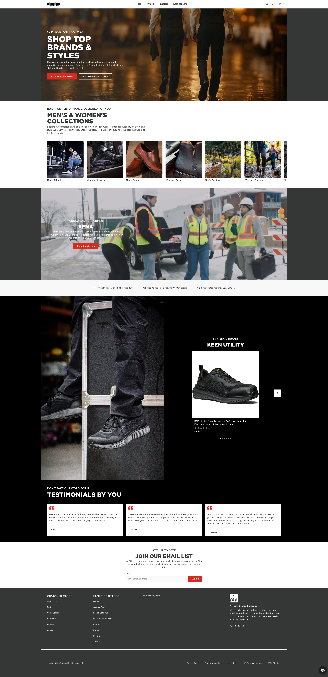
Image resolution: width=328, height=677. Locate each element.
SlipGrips (97, 636)
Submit (195, 579)
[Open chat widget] (323, 670)
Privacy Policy (193, 663)
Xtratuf (96, 642)
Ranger (96, 624)
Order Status (53, 613)
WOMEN (151, 4)
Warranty (51, 619)
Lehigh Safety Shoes (102, 613)
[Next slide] (283, 161)
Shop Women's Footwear (95, 76)
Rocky (96, 630)
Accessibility (232, 663)
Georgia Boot (99, 607)
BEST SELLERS (180, 4)
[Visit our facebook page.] (235, 627)
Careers (50, 630)
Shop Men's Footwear (61, 76)
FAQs (49, 607)
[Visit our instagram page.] (239, 627)
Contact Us (52, 601)
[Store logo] (53, 4)
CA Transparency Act (252, 663)
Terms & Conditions (213, 663)
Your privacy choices (152, 596)
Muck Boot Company (102, 619)
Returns (50, 624)
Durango (97, 601)
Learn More (229, 288)
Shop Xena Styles (85, 246)
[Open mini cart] (279, 4)
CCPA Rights (273, 663)
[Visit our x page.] (231, 627)
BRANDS (164, 4)
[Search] (267, 5)
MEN (140, 4)
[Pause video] (277, 270)
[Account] (273, 5)
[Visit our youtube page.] (243, 627)
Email (128, 574)
